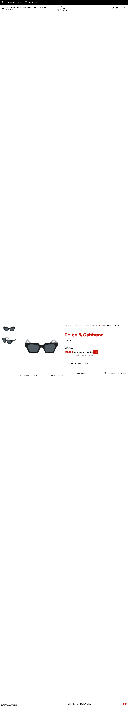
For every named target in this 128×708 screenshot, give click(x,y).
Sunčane (9, 7)
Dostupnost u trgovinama (116, 373)
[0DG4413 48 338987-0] (41, 346)
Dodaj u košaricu (81, 373)
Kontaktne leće (27, 7)
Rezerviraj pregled (40, 7)
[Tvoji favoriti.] (117, 8)
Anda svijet (10, 9)
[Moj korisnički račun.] (125, 8)
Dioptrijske (17, 7)
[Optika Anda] (64, 8)
